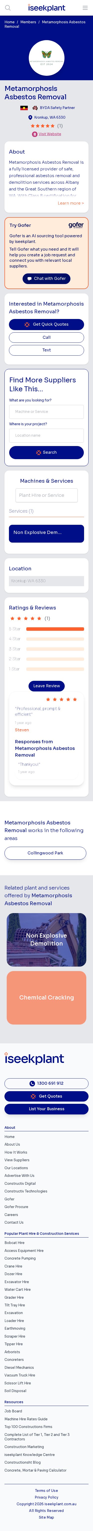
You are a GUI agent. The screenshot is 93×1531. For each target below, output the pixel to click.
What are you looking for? (30, 400)
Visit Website (50, 134)
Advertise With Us (19, 1176)
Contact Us (14, 1222)
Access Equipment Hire (24, 1251)
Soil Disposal (15, 1391)
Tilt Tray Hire (14, 1305)
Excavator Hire (16, 1282)
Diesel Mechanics (19, 1368)
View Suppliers (17, 1160)
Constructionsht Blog (22, 1462)
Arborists (12, 1352)
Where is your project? (28, 424)
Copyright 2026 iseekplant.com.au (46, 1504)
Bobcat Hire (14, 1243)
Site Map (46, 1517)
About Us (12, 1144)
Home (9, 22)
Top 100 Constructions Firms (28, 1427)
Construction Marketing (24, 1447)
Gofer (9, 1199)
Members (28, 22)
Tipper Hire (13, 1344)
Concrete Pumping (20, 1258)
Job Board (13, 1411)
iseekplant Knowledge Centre (29, 1455)
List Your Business (46, 1109)
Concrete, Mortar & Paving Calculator (35, 1470)
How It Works (15, 1152)
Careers (11, 1215)
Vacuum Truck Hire (19, 1375)
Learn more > (71, 203)
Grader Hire (14, 1297)
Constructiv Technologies (25, 1191)
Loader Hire (14, 1321)
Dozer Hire (13, 1274)
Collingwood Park (45, 853)
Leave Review (46, 686)
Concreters (14, 1360)
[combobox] (46, 412)
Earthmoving (14, 1328)
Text (46, 350)
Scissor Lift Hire (17, 1383)
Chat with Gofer (50, 278)
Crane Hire (13, 1266)
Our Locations (16, 1168)
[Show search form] (7, 7)
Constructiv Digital (20, 1184)
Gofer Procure (16, 1207)
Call (47, 337)
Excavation (13, 1313)
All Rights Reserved (46, 1511)
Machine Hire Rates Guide (26, 1419)
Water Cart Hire (17, 1290)
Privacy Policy (46, 1497)
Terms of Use (46, 1491)
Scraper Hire (14, 1336)
